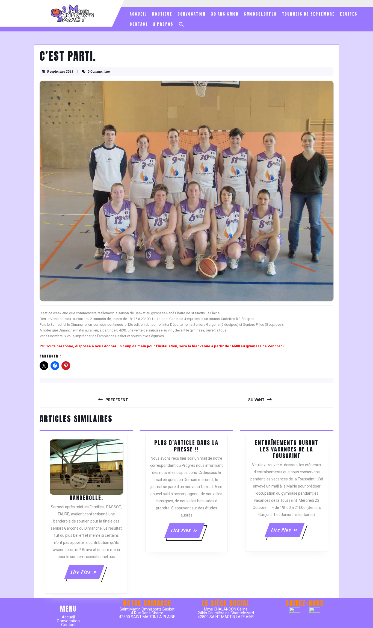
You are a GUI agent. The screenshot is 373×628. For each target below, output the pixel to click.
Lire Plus (87, 574)
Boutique (162, 14)
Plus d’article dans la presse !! (186, 445)
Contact (139, 24)
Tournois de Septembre (308, 14)
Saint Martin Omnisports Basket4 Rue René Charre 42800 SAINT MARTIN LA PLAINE (147, 613)
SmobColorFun (260, 14)
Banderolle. (86, 498)
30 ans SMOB (225, 14)
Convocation (191, 14)
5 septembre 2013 (60, 72)
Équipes (348, 14)
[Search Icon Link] (181, 24)
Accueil (138, 14)
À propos (163, 24)
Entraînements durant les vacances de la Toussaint (286, 449)
